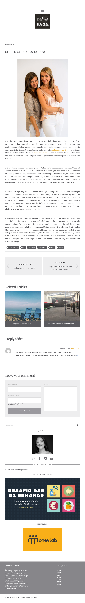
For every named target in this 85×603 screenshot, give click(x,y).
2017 (59, 575)
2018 (59, 573)
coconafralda (42, 247)
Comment (48, 384)
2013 (59, 584)
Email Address (14, 395)
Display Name (13, 384)
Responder (75, 348)
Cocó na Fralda (40, 153)
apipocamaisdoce (13, 247)
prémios (61, 247)
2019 (59, 570)
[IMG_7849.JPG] (42, 98)
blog (23, 247)
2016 (59, 577)
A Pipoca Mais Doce (61, 150)
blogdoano (32, 247)
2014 (59, 582)
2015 (59, 580)
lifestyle (52, 247)
